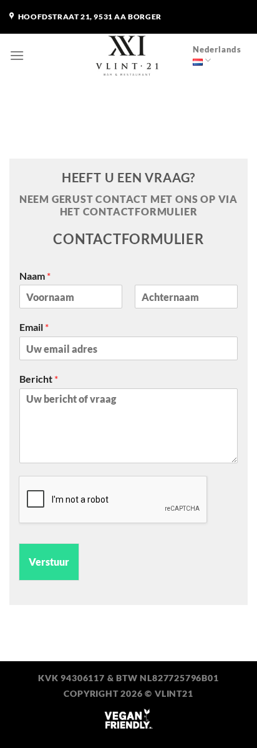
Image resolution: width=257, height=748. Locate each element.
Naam (35, 276)
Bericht (38, 379)
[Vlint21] (128, 55)
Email (34, 327)
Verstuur (49, 562)
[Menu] (17, 55)
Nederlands (217, 49)
